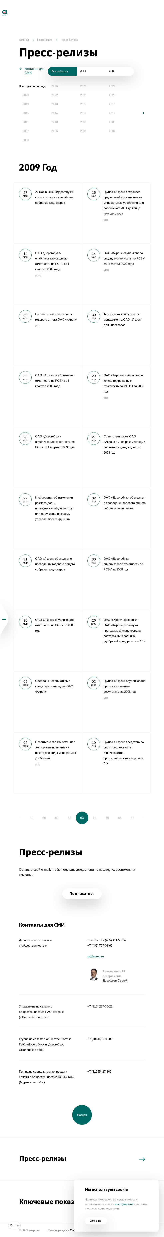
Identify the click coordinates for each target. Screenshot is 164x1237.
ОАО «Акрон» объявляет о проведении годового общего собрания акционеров (48, 579)
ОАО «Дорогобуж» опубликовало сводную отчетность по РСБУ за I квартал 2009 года (48, 274)
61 (57, 818)
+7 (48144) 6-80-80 (99, 1039)
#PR (38, 275)
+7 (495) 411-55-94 (113, 940)
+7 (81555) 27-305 (99, 1071)
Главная (24, 40)
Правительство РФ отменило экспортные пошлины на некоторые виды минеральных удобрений (48, 763)
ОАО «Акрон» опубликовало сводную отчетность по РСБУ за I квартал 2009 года (116, 274)
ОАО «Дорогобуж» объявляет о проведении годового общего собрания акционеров (116, 518)
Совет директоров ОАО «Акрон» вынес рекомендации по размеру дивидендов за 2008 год (116, 457)
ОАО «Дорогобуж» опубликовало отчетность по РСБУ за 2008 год (116, 579)
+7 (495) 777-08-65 (99, 945)
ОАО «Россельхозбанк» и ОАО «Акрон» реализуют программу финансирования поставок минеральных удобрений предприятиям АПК (116, 640)
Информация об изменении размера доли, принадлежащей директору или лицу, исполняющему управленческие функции (48, 518)
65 (107, 818)
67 (132, 818)
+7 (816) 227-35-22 (99, 1006)
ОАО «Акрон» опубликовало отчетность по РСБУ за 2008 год (48, 640)
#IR (106, 220)
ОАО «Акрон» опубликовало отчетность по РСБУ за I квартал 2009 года (48, 396)
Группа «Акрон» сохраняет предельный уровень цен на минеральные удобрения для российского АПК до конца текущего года (116, 212)
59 (31, 818)
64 (94, 818)
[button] (140, 112)
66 (120, 818)
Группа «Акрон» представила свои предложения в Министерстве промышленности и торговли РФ (116, 763)
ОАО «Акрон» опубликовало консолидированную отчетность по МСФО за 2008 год (116, 396)
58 (19, 818)
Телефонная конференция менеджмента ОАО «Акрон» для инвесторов (116, 335)
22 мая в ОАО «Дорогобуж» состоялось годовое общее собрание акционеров (48, 212)
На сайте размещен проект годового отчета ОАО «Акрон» (48, 335)
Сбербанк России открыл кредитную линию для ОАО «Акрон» (48, 701)
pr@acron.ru (95, 956)
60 (44, 818)
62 (69, 818)
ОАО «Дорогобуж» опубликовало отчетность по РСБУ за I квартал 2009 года (48, 457)
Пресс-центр (44, 40)
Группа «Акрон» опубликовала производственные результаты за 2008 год (116, 701)
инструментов (124, 1204)
